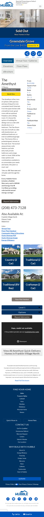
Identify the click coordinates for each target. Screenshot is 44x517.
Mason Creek (6, 219)
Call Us (17, 514)
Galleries (22, 466)
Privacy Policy (10, 484)
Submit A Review (22, 439)
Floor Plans (22, 66)
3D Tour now (13, 170)
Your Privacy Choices (25, 484)
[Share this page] (27, 53)
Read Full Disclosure (22, 380)
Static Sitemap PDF (9, 235)
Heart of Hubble (22, 472)
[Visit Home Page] (7, 2)
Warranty (22, 461)
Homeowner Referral (22, 431)
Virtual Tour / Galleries (26, 60)
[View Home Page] (22, 493)
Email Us (28, 514)
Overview (7, 60)
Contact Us (32, 45)
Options (22, 312)
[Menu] (40, 6)
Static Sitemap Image (10, 238)
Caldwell (22, 399)
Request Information (11, 201)
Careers (22, 436)
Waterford (5, 221)
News (22, 464)
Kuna (22, 401)
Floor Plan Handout (9, 231)
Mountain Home (22, 409)
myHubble (22, 479)
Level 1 (22, 307)
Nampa (22, 412)
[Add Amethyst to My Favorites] (33, 53)
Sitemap (35, 484)
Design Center (22, 458)
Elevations (8, 66)
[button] (4, 18)
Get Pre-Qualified (22, 428)
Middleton (22, 407)
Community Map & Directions (13, 233)
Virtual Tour (6, 228)
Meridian (22, 404)
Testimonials (22, 469)
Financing (22, 455)
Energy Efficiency (8, 240)
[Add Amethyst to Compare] (39, 53)
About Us (22, 450)
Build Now (11, 94)
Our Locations (22, 442)
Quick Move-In (11, 420)
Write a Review (11, 90)
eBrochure (8, 71)
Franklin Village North (9, 217)
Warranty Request (22, 434)
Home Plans (32, 420)
